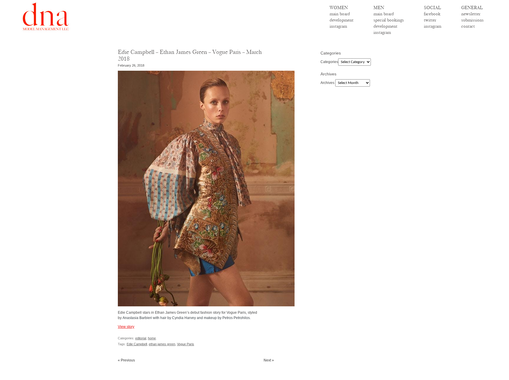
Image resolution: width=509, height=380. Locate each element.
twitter (430, 20)
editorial (140, 338)
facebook (432, 13)
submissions (472, 20)
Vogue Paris (185, 344)
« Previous (126, 360)
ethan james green (162, 344)
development (341, 20)
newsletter (470, 13)
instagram (338, 26)
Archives (327, 83)
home (152, 338)
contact (468, 26)
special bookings (389, 20)
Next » (269, 360)
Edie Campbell (137, 344)
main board (340, 13)
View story (126, 327)
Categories (329, 62)
